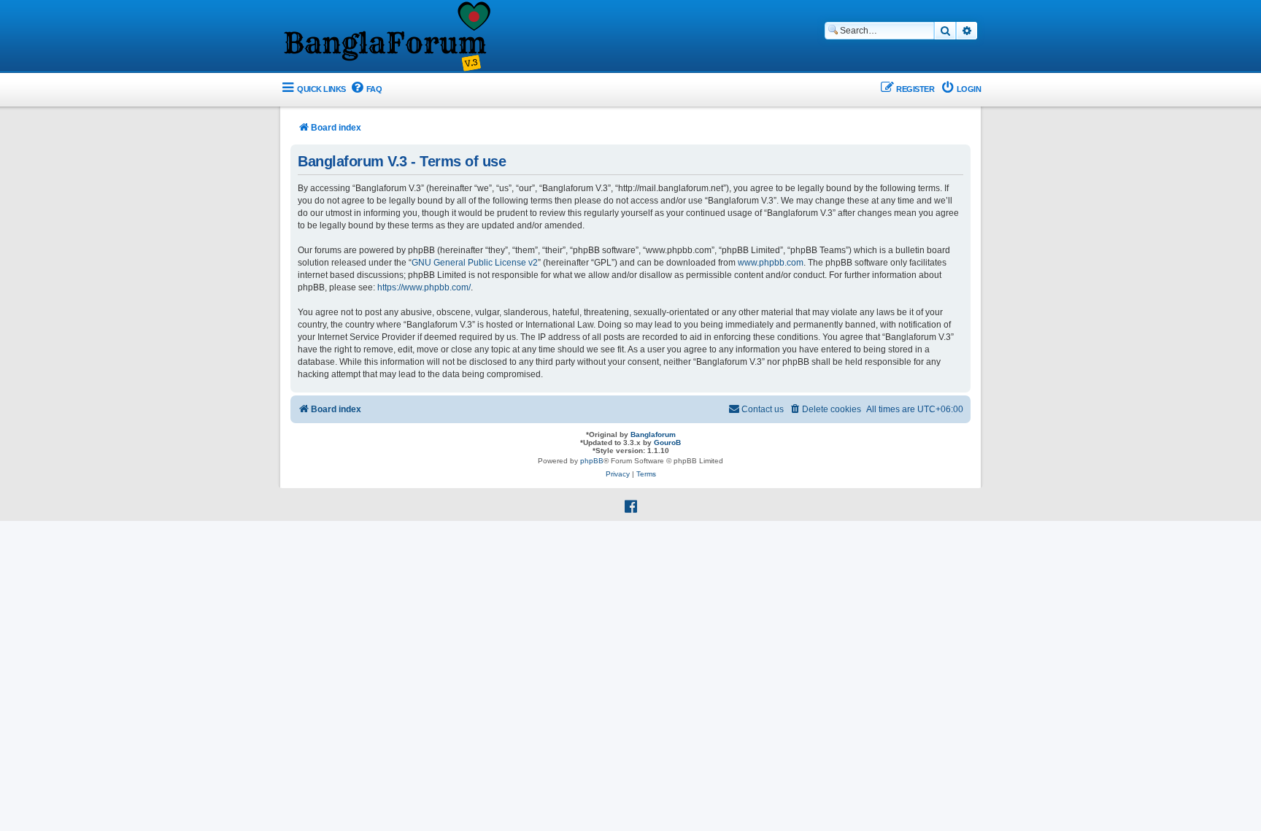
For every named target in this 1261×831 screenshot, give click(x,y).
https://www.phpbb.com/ (424, 287)
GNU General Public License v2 (475, 263)
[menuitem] (366, 89)
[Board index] (386, 37)
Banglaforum (653, 434)
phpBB (591, 461)
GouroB (667, 442)
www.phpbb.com (770, 263)
